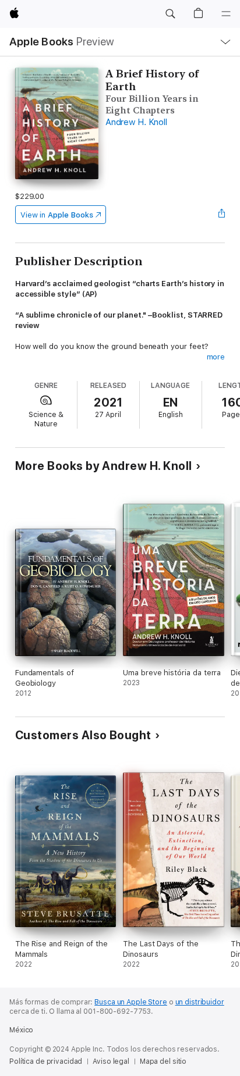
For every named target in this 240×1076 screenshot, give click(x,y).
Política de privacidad (45, 1061)
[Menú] (226, 14)
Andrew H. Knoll (136, 122)
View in (56, 215)
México (21, 1030)
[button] (170, 14)
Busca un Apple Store (130, 1002)
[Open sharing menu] (221, 214)
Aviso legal (111, 1061)
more (216, 356)
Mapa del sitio (163, 1061)
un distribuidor (199, 1002)
